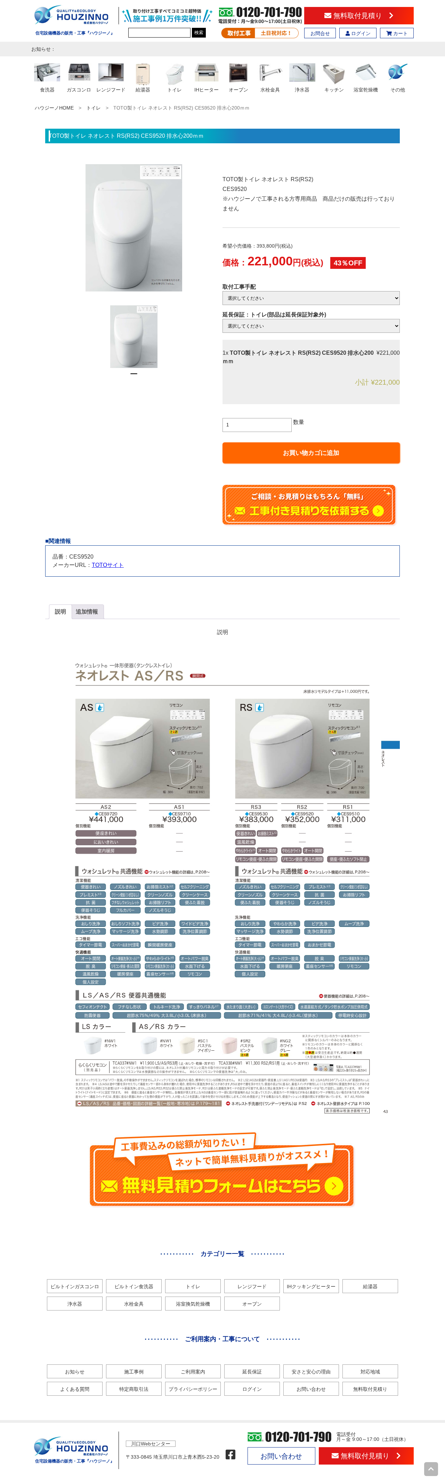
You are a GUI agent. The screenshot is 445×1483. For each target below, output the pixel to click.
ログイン (360, 33)
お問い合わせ (311, 1389)
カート (400, 33)
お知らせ (74, 1371)
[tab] (60, 611)
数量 (298, 422)
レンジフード (252, 1286)
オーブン (252, 1304)
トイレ (93, 108)
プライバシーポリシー (193, 1389)
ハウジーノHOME (54, 108)
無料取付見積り (360, 15)
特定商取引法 (133, 1389)
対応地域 (370, 1371)
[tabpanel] (134, 336)
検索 (198, 32)
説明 (60, 612)
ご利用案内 (193, 1371)
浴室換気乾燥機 (193, 1304)
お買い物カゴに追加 (311, 452)
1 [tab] (133, 376)
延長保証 (252, 1371)
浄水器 (74, 1304)
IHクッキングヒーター (311, 1286)
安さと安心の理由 (311, 1371)
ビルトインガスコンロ (74, 1286)
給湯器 (370, 1286)
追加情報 (87, 612)
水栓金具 (134, 1304)
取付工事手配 (239, 287)
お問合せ (320, 33)
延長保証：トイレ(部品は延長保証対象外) (274, 315)
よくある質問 (74, 1389)
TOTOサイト (108, 565)
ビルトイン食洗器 (133, 1286)
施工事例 (134, 1371)
